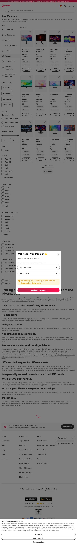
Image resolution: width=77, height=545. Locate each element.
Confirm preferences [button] (38, 290)
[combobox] (38, 267)
